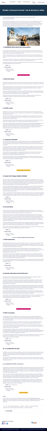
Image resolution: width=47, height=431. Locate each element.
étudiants (26, 406)
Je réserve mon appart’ (23, 392)
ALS (4, 406)
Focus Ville (13, 17)
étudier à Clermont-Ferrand (33, 406)
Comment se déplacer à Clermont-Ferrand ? (26, 237)
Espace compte (41, 2)
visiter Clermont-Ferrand (28, 407)
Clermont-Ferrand (33, 398)
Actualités (19, 1)
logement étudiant (6, 407)
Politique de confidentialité (7, 429)
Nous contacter (34, 2)
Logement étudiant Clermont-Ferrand (23, 170)
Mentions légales (16, 429)
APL (6, 406)
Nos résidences (12, 1)
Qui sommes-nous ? (26, 1)
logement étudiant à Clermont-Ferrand (17, 407)
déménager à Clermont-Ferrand (13, 406)
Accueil (4, 17)
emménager (22, 406)
